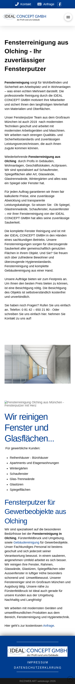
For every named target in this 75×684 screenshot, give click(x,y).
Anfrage (48, 625)
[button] (45, 4)
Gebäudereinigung (26, 542)
